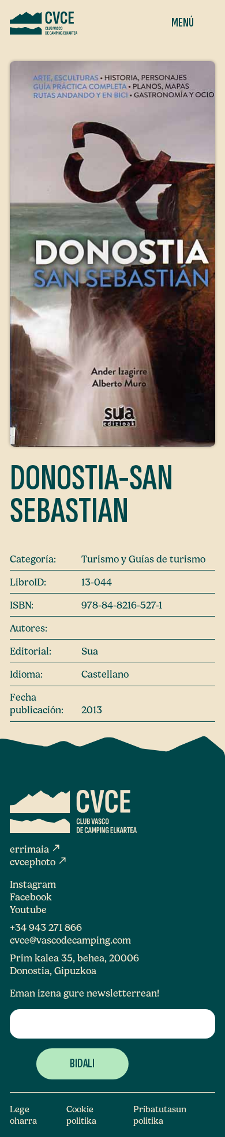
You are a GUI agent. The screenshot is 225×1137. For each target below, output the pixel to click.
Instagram (33, 884)
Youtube (28, 909)
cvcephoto (39, 862)
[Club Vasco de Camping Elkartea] (43, 23)
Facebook (31, 897)
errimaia (35, 849)
